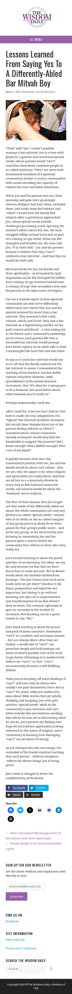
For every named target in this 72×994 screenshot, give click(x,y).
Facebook (12, 921)
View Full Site (15, 939)
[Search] (51, 968)
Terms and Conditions (21, 948)
